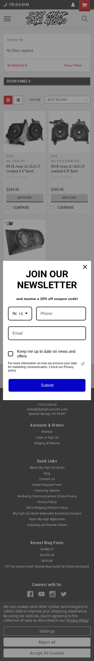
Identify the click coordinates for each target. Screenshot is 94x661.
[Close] (85, 267)
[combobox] (20, 313)
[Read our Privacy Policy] (83, 364)
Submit (47, 385)
